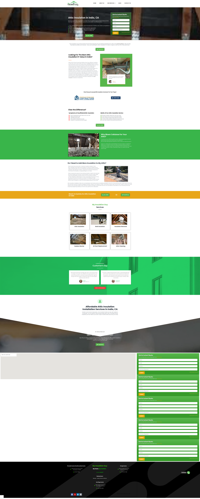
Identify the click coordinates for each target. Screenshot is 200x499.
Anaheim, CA (117, 281)
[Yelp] (75, 494)
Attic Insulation (79, 226)
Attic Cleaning (120, 246)
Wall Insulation (100, 226)
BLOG (120, 3)
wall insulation (120, 43)
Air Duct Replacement (100, 246)
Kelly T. (84, 280)
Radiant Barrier (79, 246)
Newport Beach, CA (86, 281)
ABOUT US (101, 3)
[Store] (80, 494)
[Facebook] (72, 494)
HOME (94, 3)
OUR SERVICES (110, 3)
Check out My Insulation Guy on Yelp (123, 493)
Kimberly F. (118, 280)
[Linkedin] (78, 494)
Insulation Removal (120, 226)
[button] (188, 472)
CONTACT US (127, 3)
